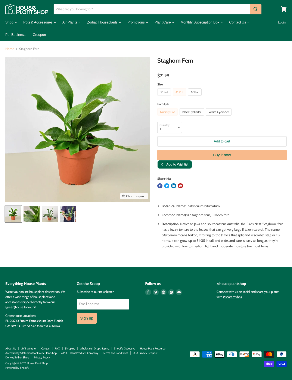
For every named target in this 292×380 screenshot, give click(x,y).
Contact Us (238, 22)
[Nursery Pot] (168, 116)
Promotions (136, 22)
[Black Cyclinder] (192, 116)
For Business (15, 35)
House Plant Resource (152, 348)
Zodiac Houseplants (102, 22)
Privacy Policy (42, 357)
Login (282, 22)
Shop (9, 22)
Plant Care (163, 22)
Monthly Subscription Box (200, 22)
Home (9, 49)
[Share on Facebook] (159, 185)
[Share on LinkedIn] (173, 185)
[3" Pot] (164, 97)
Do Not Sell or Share (17, 357)
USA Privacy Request (145, 353)
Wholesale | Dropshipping (94, 348)
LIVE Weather (29, 348)
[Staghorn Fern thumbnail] (13, 213)
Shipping (70, 348)
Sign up (86, 318)
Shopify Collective (124, 348)
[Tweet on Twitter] (166, 185)
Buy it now (222, 155)
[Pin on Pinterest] (180, 185)
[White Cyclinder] (219, 116)
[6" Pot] (195, 97)
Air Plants (70, 22)
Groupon (39, 35)
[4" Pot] (180, 97)
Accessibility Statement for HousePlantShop (31, 353)
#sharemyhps (232, 297)
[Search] (255, 9)
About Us (10, 348)
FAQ (57, 348)
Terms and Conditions (115, 353)
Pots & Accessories (38, 22)
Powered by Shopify (17, 367)
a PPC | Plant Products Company (79, 353)
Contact (45, 348)
